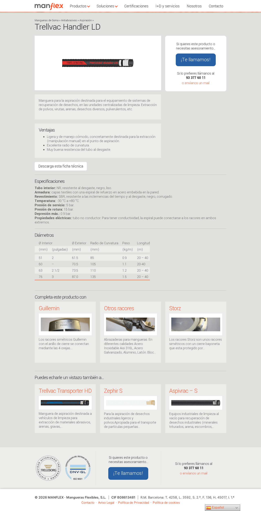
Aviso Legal (106, 502)
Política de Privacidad (133, 502)
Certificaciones (136, 6)
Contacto (216, 6)
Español (217, 507)
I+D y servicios (168, 6)
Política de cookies (166, 502)
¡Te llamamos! (196, 59)
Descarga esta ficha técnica (60, 166)
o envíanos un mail (195, 83)
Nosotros (194, 6)
